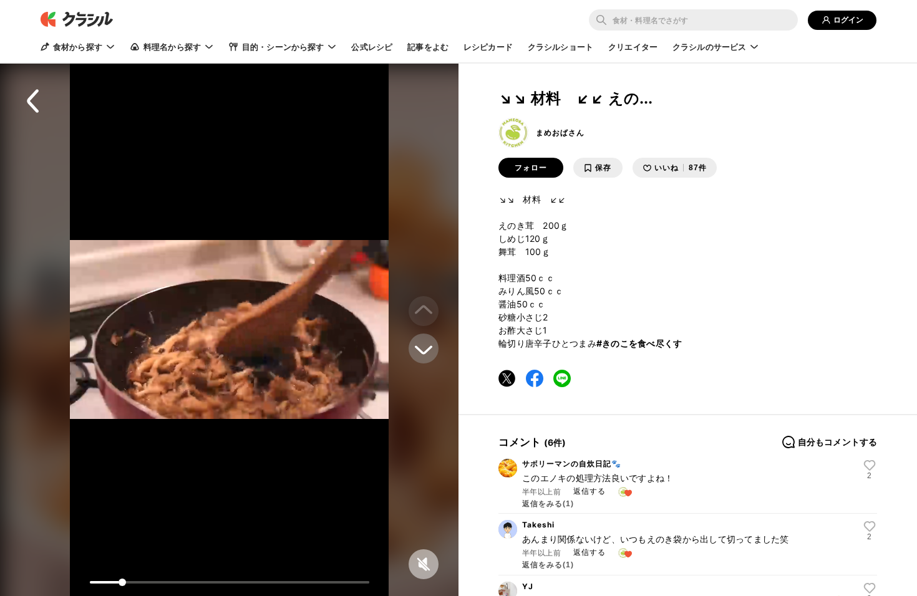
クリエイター (632, 47)
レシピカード (488, 47)
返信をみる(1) (548, 503)
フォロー (531, 167)
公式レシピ (371, 47)
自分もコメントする (837, 442)
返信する (589, 491)
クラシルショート (560, 47)
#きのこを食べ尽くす (639, 343)
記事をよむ (428, 47)
